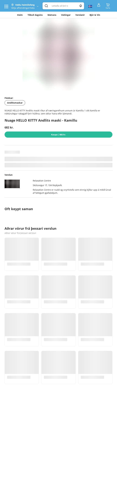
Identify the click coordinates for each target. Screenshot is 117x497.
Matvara (52, 14)
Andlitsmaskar (15, 102)
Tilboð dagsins (35, 14)
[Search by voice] (81, 5)
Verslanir (80, 14)
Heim (20, 14)
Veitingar (66, 14)
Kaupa (58, 134)
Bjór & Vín (95, 14)
